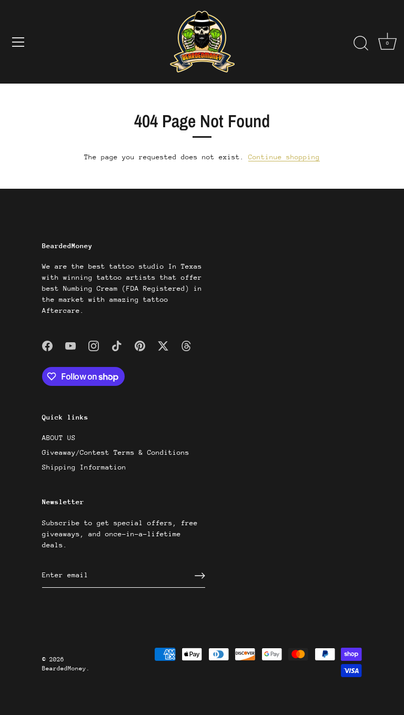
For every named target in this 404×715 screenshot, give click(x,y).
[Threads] (186, 345)
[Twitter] (163, 345)
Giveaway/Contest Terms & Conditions (115, 452)
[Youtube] (70, 345)
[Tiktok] (117, 345)
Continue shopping (284, 157)
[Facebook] (47, 345)
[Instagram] (93, 345)
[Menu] (18, 42)
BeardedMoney (64, 668)
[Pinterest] (140, 345)
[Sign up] (200, 575)
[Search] (360, 43)
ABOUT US (59, 438)
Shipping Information (84, 467)
